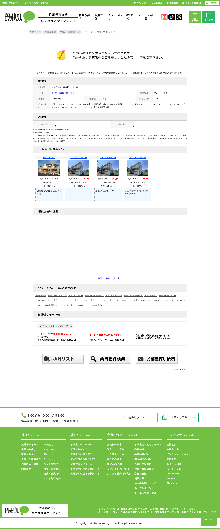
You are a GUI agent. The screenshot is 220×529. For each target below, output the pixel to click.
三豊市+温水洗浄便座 (133, 295)
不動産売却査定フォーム (147, 444)
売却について (133, 17)
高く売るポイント (144, 488)
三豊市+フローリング (61, 300)
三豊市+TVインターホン (162, 300)
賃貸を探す (84, 17)
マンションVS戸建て (118, 468)
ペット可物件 (51, 464)
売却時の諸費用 (143, 464)
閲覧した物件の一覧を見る (110, 278)
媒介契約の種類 (143, 459)
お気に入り (142, 3)
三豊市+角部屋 (150, 295)
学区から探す (28, 449)
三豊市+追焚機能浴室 (94, 295)
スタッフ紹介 (174, 464)
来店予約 (172, 459)
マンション (50, 449)
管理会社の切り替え (81, 454)
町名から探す (28, 454)
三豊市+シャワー (75, 295)
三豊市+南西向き (42, 300)
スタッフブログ (175, 468)
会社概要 (149, 17)
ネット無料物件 (52, 478)
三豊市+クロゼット (97, 300)
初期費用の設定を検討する (85, 468)
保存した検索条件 (31, 459)
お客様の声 (173, 449)
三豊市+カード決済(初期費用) (89, 305)
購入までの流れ (115, 449)
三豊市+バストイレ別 (57, 295)
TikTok (171, 478)
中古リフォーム (115, 454)
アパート (48, 454)
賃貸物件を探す (29, 444)
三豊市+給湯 (40, 295)
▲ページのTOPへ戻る (177, 369)
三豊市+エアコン (79, 300)
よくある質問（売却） (146, 493)
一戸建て (48, 444)
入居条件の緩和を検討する (85, 473)
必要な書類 (140, 473)
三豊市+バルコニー (167, 295)
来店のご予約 (179, 417)
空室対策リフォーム (81, 464)
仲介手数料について (145, 483)
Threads (172, 483)
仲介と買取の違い (144, 468)
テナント (48, 459)
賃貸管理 (99, 17)
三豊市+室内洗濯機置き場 (46, 305)
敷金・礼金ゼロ (52, 468)
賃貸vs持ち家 (114, 464)
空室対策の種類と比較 (82, 459)
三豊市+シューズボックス (118, 300)
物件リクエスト (138, 417)
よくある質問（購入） (119, 473)
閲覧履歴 (26, 468)
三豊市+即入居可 (67, 305)
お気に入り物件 (29, 464)
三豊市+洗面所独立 (113, 295)
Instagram (173, 473)
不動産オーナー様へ (81, 444)
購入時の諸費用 (115, 459)
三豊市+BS (180, 300)
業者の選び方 (141, 454)
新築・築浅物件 (52, 473)
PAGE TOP (208, 519)
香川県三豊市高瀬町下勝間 (63, 93)
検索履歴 (174, 3)
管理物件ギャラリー (81, 449)
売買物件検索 (114, 444)
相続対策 (139, 478)
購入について (115, 17)
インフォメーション (178, 454)
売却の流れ (140, 449)
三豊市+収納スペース (141, 300)
